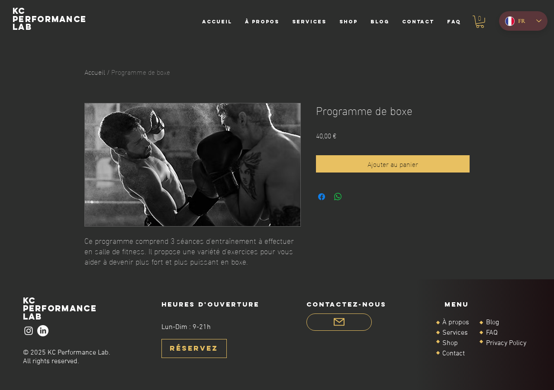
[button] (480, 22)
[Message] (339, 322)
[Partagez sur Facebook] (321, 197)
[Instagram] (28, 330)
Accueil (94, 71)
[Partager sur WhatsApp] (338, 197)
